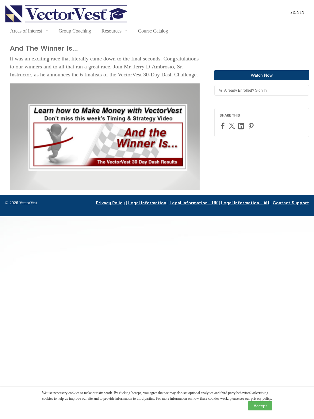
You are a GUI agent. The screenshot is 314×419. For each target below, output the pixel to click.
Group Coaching (75, 30)
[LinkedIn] (242, 126)
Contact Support (291, 203)
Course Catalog (153, 30)
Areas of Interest (26, 30)
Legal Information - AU (245, 203)
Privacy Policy (110, 203)
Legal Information (147, 203)
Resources (111, 30)
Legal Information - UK (194, 203)
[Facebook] (224, 125)
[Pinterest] (252, 126)
